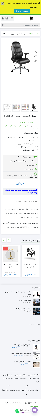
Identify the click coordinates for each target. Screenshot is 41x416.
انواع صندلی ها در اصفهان (18, 126)
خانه (37, 33)
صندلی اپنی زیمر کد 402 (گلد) (10, 266)
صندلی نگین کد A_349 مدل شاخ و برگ (31, 266)
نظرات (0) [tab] (18, 202)
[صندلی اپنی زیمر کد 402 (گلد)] (11, 254)
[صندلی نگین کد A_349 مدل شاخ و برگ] (30, 254)
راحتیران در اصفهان (26, 122)
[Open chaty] (35, 410)
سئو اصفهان (7, 406)
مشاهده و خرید (23, 11)
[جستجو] (3, 25)
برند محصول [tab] (26, 202)
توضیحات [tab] (34, 202)
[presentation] (9, 240)
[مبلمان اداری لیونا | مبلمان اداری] (31, 18)
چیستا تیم (34, 406)
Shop (32, 33)
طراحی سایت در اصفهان (21, 406)
